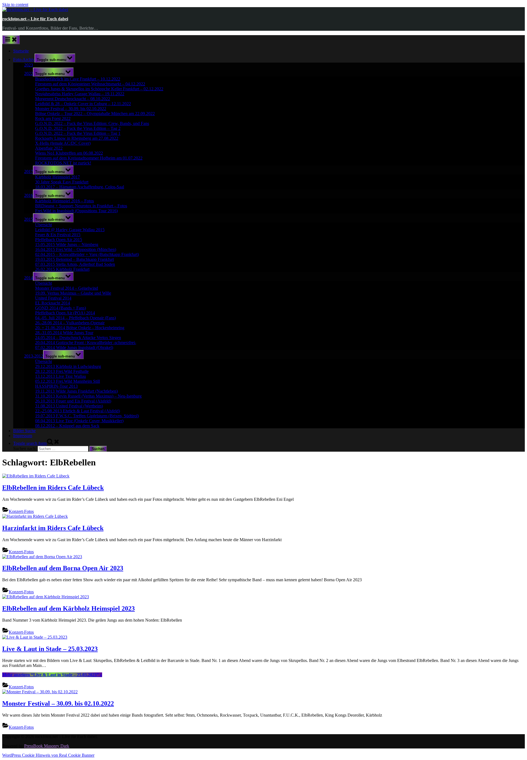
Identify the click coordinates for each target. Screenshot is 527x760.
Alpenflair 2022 (49, 148)
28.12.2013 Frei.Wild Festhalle (62, 371)
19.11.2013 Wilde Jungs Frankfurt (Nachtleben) (76, 391)
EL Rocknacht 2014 (52, 303)
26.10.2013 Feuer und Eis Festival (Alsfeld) (73, 401)
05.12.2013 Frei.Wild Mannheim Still (67, 381)
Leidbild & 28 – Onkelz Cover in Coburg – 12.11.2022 (83, 103)
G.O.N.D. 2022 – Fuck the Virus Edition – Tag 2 (77, 128)
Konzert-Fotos (21, 511)
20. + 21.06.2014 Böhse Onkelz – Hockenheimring (79, 327)
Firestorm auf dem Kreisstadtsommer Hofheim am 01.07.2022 (88, 158)
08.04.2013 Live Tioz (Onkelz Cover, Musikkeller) (79, 420)
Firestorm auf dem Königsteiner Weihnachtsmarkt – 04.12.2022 (90, 84)
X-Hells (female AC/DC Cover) (63, 143)
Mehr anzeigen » (52, 674)
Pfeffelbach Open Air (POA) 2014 (65, 313)
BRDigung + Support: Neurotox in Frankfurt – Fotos (81, 205)
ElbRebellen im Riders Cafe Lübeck (53, 487)
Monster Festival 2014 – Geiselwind (66, 288)
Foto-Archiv (24, 59)
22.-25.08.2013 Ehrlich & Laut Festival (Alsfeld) (77, 411)
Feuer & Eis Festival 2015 (57, 234)
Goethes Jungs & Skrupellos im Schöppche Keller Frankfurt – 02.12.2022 (99, 88)
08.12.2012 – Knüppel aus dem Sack (67, 425)
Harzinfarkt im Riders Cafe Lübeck (52, 528)
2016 (28, 195)
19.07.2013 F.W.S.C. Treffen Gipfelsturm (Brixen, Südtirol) (87, 415)
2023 (28, 65)
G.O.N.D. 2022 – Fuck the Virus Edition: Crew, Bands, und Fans (92, 123)
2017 (28, 171)
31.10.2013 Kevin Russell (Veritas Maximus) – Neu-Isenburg (88, 396)
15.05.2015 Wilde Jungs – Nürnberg (66, 244)
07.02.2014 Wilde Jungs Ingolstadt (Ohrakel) (74, 347)
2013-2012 (33, 356)
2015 (28, 219)
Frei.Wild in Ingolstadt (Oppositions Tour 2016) (76, 210)
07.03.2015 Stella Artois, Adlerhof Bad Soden (75, 264)
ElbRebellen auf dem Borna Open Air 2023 (62, 568)
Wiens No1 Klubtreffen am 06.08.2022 (69, 153)
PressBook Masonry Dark (46, 746)
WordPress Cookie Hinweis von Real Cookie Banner (48, 755)
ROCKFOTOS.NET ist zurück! (63, 163)
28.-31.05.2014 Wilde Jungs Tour (64, 332)
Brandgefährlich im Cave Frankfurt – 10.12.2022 (77, 79)
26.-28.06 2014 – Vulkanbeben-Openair (70, 322)
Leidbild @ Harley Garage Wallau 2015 (70, 229)
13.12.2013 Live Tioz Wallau (60, 376)
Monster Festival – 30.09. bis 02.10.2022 (70, 108)
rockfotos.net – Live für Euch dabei (35, 18)
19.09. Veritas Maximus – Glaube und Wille (73, 293)
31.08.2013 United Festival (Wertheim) (69, 406)
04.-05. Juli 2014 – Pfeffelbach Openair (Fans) (75, 317)
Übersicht (43, 224)
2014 (28, 277)
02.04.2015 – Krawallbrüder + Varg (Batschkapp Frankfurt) (87, 254)
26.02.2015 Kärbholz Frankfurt (62, 269)
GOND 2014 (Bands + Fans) (60, 308)
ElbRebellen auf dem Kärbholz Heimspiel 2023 (68, 608)
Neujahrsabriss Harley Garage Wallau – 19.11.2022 (79, 93)
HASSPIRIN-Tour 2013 (56, 386)
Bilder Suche (24, 430)
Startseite (21, 51)
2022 (28, 73)
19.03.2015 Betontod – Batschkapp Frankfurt (74, 259)
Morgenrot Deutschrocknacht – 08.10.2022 (72, 98)
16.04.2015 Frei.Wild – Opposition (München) (75, 249)
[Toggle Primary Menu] (11, 39)
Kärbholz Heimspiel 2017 (57, 177)
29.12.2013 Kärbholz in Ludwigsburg (68, 366)
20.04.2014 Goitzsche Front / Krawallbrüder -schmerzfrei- (85, 342)
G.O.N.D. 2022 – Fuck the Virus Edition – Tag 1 (77, 133)
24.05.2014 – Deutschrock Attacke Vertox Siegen (78, 337)
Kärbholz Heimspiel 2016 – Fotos (64, 201)
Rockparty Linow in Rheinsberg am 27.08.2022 (76, 138)
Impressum (22, 435)
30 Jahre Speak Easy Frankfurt (61, 182)
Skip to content (15, 4)
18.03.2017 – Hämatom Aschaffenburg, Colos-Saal (79, 187)
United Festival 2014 (53, 298)
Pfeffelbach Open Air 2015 (58, 239)
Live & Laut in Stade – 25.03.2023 (50, 648)
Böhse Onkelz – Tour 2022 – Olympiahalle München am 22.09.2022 (95, 113)
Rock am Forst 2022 (53, 118)
